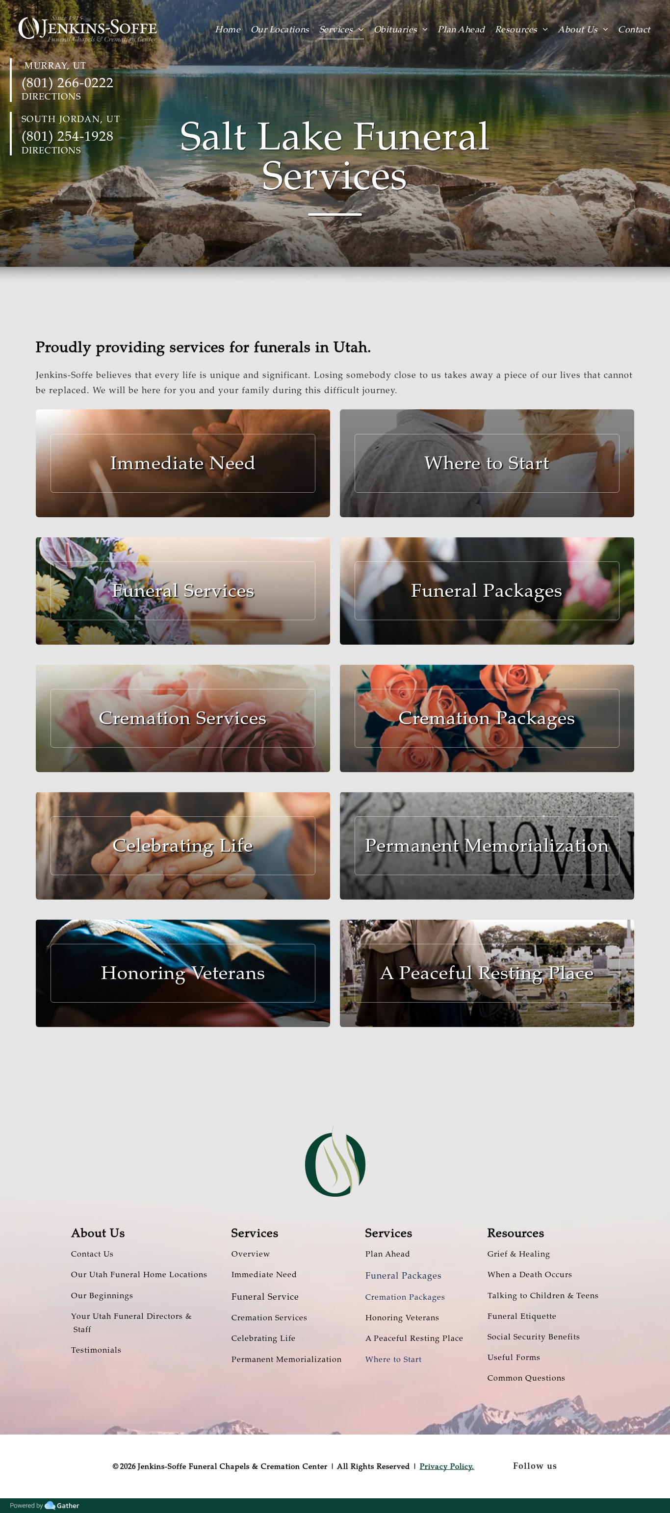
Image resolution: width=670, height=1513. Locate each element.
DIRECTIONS (51, 96)
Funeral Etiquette (522, 1316)
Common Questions (527, 1378)
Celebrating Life (264, 1338)
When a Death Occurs (530, 1275)
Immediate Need (264, 1275)
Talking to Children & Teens (543, 1296)
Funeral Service (265, 1296)
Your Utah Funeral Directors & (131, 1316)
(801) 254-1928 (68, 136)
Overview (251, 1254)
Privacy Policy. (447, 1466)
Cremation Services (270, 1318)
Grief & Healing (519, 1254)
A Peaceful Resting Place (414, 1338)
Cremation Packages (405, 1297)
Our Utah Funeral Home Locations (139, 1275)
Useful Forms (514, 1357)
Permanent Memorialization (287, 1359)
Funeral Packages (403, 1275)
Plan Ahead (388, 1254)
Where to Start (393, 1359)
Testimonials (96, 1350)
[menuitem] (232, 29)
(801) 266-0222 (68, 83)
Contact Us (92, 1254)
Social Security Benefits (534, 1337)
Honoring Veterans (402, 1318)
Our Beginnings (102, 1296)
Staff (81, 1330)
